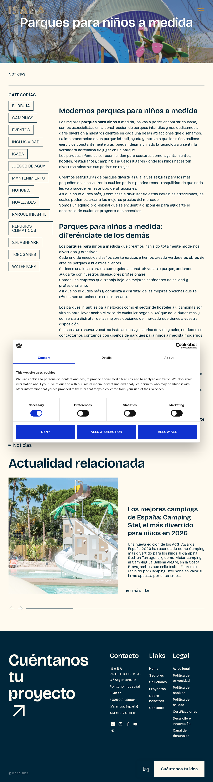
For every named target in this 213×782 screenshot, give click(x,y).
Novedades (24, 202)
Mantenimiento (28, 178)
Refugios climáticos (24, 228)
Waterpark (24, 266)
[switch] (83, 413)
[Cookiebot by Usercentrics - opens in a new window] (179, 346)
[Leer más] (137, 590)
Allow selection (106, 432)
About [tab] (168, 357)
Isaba (18, 154)
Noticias (21, 190)
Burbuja (21, 105)
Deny (45, 432)
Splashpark (25, 242)
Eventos (21, 129)
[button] (20, 608)
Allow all (167, 432)
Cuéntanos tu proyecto (49, 676)
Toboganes (24, 254)
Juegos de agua (29, 166)
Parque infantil (29, 214)
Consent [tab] (44, 357)
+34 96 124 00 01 (123, 713)
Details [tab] (107, 357)
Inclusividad (26, 141)
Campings (22, 117)
